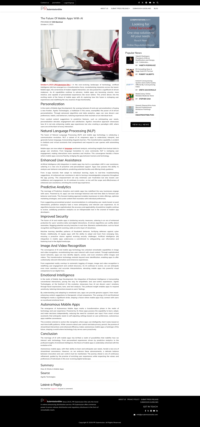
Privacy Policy (133, 399)
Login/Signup (69, 3)
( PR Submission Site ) (62, 85)
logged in (54, 389)
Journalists (56, 3)
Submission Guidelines (142, 8)
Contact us (45, 3)
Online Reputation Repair (140, 34)
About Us (104, 8)
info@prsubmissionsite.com (147, 414)
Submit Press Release (120, 8)
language (68, 148)
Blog (156, 8)
